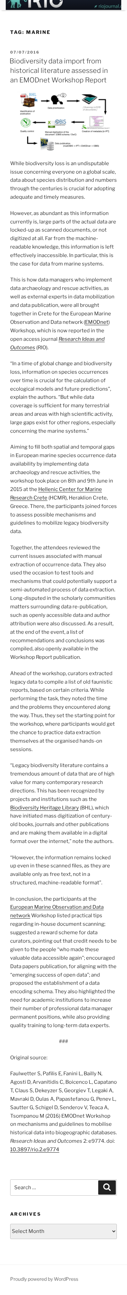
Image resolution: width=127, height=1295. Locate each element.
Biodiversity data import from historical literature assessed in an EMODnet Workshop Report (58, 70)
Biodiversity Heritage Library (44, 808)
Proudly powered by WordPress (44, 1279)
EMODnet (96, 322)
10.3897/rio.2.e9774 (34, 1149)
